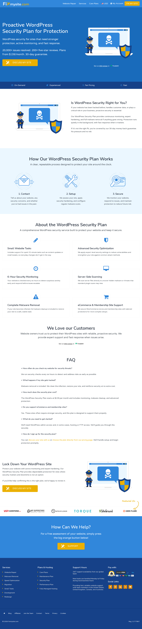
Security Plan (45, 580)
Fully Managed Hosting (48, 589)
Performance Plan (46, 584)
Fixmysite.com (16, 3)
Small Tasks (9, 589)
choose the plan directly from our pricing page (72, 440)
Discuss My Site (22, 62)
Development (9, 593)
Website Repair (10, 572)
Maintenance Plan (46, 576)
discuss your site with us (39, 440)
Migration (8, 584)
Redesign (8, 597)
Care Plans (44, 572)
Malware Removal (11, 576)
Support (73, 546)
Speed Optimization (12, 580)
